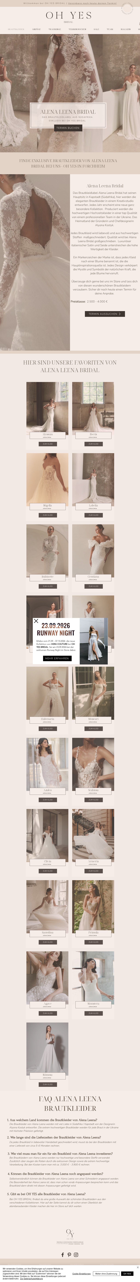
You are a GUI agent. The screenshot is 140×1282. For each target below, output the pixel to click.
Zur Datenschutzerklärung (31, 1278)
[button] (36, 621)
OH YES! (127, 1273)
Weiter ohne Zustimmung (106, 1273)
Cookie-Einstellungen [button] (81, 1273)
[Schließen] (137, 1267)
